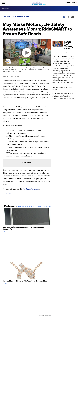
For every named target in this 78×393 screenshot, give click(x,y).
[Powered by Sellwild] (48, 315)
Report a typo (7, 193)
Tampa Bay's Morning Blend (16, 17)
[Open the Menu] (3, 3)
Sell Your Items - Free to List (26, 206)
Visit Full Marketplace (44, 206)
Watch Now (71, 3)
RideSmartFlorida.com (31, 189)
